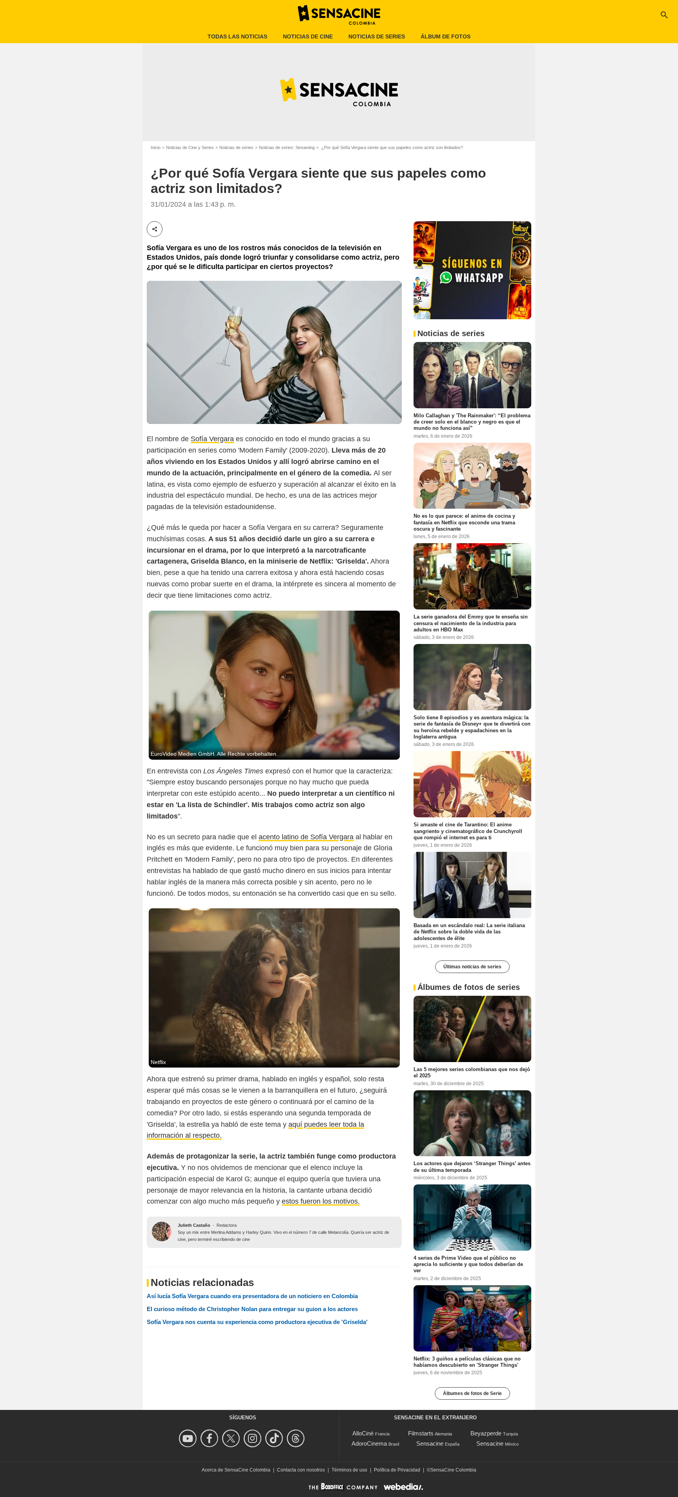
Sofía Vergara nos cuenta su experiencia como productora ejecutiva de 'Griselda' (257, 1322)
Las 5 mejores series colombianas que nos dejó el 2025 (472, 1072)
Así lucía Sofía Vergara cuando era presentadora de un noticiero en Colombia (252, 1296)
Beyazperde (485, 1433)
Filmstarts (421, 1433)
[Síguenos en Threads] (297, 1438)
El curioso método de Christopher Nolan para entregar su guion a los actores (252, 1309)
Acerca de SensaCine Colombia (236, 1470)
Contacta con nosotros (301, 1470)
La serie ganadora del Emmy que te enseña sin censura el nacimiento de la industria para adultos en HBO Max (471, 623)
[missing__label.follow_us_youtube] (189, 1438)
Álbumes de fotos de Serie (472, 1393)
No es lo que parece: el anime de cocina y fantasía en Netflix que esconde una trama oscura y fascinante (464, 522)
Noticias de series (376, 36)
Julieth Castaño (194, 1225)
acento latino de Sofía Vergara (306, 837)
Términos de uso (349, 1470)
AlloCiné (363, 1433)
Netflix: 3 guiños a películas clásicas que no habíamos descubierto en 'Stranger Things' (467, 1361)
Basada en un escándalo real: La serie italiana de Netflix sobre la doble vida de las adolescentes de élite (469, 931)
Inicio (155, 147)
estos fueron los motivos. (321, 1201)
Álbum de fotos (445, 36)
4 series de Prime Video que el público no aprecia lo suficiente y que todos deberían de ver (468, 1264)
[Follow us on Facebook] (210, 1438)
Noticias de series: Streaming (287, 147)
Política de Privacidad (397, 1470)
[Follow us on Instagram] (254, 1438)
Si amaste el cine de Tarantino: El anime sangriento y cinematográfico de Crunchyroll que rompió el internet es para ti (468, 831)
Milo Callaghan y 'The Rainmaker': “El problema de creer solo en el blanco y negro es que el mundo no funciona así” (472, 421)
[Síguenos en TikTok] (275, 1438)
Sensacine (429, 1443)
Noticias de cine (308, 36)
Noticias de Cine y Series (190, 147)
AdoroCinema (369, 1443)
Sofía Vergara (212, 439)
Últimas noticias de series (472, 967)
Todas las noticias (237, 36)
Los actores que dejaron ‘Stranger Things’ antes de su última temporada (472, 1166)
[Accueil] (339, 15)
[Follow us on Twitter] (232, 1438)
